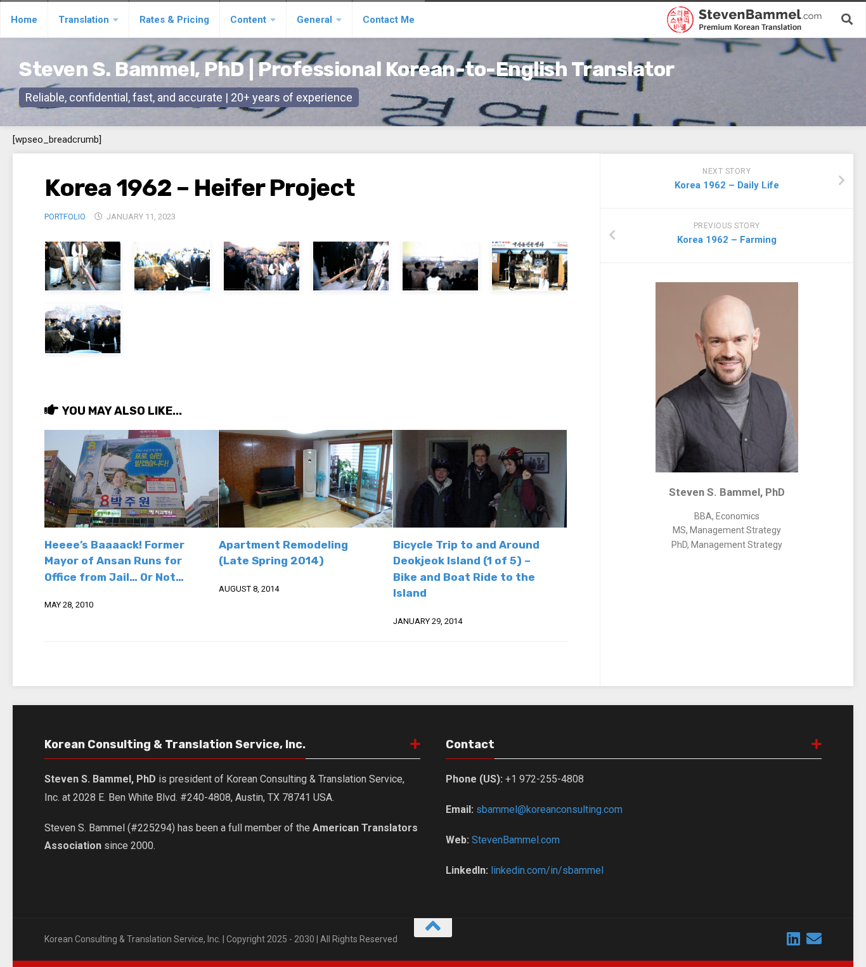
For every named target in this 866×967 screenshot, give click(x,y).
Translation (83, 19)
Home (24, 19)
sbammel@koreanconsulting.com (549, 809)
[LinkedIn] (793, 938)
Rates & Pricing (174, 19)
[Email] (814, 938)
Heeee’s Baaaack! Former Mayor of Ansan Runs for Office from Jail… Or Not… (114, 560)
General (314, 19)
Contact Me (389, 19)
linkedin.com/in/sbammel (547, 870)
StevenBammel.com (516, 840)
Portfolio (65, 216)
